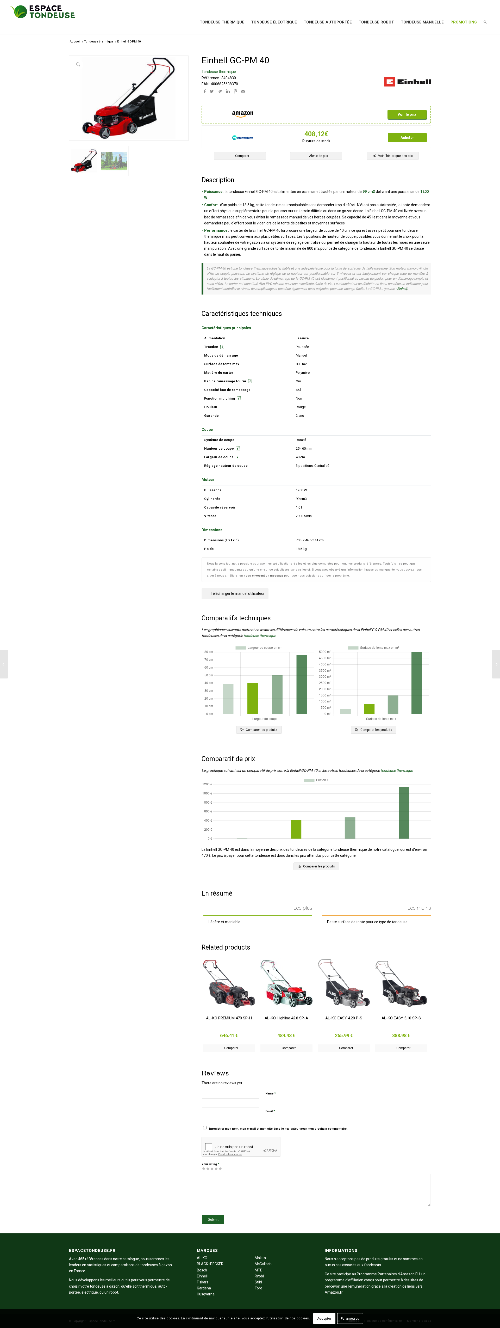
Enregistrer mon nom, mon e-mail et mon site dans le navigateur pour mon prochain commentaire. (278, 1128)
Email (270, 1111)
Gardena (204, 1288)
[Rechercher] (485, 22)
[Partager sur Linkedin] (228, 91)
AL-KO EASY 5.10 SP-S (401, 1018)
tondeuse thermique (259, 636)
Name (270, 1093)
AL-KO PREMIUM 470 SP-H (229, 1018)
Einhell (402, 289)
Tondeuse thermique (219, 72)
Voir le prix (407, 114)
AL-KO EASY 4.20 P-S (343, 1018)
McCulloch (263, 1264)
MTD (258, 1270)
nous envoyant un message (263, 575)
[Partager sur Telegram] (220, 91)
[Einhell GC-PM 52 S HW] (496, 664)
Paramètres (350, 1318)
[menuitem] (222, 22)
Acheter (407, 138)
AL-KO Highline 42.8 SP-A (286, 1018)
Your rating (210, 1164)
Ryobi (259, 1276)
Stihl (258, 1282)
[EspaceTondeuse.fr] (42, 22)
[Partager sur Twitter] (212, 91)
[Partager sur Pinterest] (235, 91)
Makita (260, 1258)
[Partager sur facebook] (205, 91)
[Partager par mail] (243, 91)
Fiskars (202, 1282)
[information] (221, 347)
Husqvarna (206, 1294)
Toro (258, 1288)
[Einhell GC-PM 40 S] (4, 664)
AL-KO (202, 1258)
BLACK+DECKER (210, 1264)
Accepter (324, 1318)
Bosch (202, 1270)
